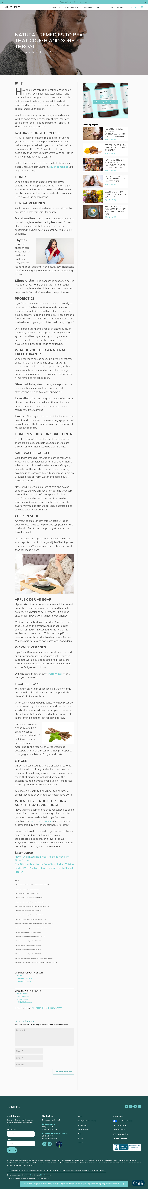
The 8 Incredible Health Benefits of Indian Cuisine (44, 864)
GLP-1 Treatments (53, 7)
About (80, 1117)
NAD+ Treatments (71, 7)
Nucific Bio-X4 (27, 1175)
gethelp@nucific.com (49, 1139)
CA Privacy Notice (119, 1125)
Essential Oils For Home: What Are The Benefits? (115, 194)
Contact (99, 7)
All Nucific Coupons (24, 1002)
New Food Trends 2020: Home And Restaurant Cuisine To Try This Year (115, 164)
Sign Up (12, 1150)
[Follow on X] (131, 1106)
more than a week (40, 821)
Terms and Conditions (90, 1185)
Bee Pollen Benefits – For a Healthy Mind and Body (116, 147)
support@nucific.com (49, 1129)
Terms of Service (119, 1130)
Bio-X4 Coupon (22, 999)
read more (110, 139)
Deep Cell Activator (24, 978)
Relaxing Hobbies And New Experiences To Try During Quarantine (115, 133)
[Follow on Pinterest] (139, 1106)
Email (9, 1139)
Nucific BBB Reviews (46, 1008)
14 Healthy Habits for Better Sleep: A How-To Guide (115, 179)
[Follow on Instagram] (135, 1106)
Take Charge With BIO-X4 (105, 102)
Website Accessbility (120, 1134)
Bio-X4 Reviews (23, 993)
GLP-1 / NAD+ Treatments (87, 1121)
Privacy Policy (118, 1117)
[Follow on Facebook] (126, 1106)
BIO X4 (19, 975)
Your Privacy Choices (125, 1121)
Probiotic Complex (24, 981)
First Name (11, 1130)
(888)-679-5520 (47, 1127)
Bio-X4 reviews (45, 1175)
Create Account (117, 7)
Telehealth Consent (120, 1138)
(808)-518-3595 (47, 1136)
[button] (2, 2)
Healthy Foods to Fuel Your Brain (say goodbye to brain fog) (115, 210)
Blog (79, 1134)
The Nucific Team (28, 52)
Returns (80, 1143)
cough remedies (58, 167)
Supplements (87, 7)
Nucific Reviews (23, 996)
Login (132, 7)
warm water (55, 673)
